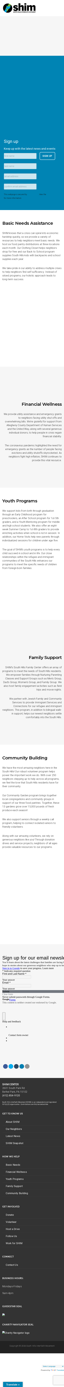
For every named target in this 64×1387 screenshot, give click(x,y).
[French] (52, 1354)
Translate (60, 1370)
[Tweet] (11, 1066)
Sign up (11, 141)
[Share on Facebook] (5, 1066)
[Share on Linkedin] (21, 1066)
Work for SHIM (14, 1243)
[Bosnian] (43, 1354)
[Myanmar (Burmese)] (52, 1358)
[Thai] (52, 1362)
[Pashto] (58, 1358)
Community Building (17, 1193)
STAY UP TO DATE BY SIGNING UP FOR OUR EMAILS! (32, 292)
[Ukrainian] (58, 1362)
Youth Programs (15, 1179)
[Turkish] (55, 1362)
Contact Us (12, 1264)
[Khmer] (46, 1358)
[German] (55, 1354)
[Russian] (61, 1358)
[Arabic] (40, 1354)
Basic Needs (13, 1164)
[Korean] (49, 1358)
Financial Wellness (16, 1171)
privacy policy (53, 194)
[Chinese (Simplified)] (46, 1354)
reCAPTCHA (33, 194)
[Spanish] (46, 1362)
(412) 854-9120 (11, 1095)
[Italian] (40, 1358)
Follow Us (11, 1236)
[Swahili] (49, 1362)
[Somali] (43, 1362)
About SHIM (12, 1121)
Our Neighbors (14, 1129)
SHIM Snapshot (14, 1143)
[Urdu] (61, 1362)
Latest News (13, 1136)
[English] (49, 1354)
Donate (10, 1214)
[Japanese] (43, 1358)
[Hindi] (58, 1354)
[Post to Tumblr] (16, 1066)
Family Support (14, 1186)
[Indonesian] (61, 1354)
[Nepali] (55, 1358)
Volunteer (11, 1222)
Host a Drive (13, 1229)
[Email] (27, 1066)
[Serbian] (40, 1362)
